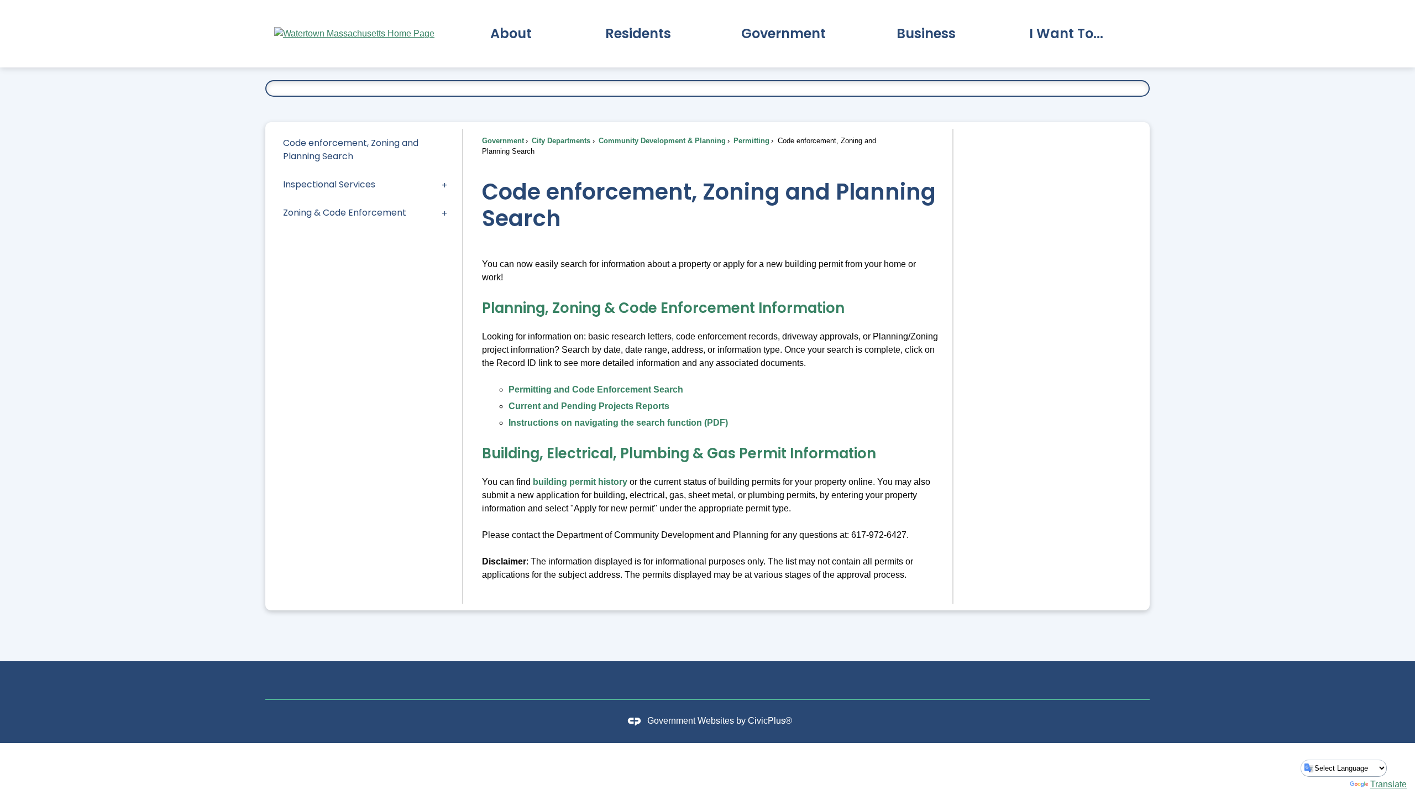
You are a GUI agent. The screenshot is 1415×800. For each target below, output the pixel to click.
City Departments (560, 141)
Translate (1388, 784)
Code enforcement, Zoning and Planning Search (350, 150)
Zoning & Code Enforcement (344, 212)
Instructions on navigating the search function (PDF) (618, 422)
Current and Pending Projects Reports (589, 406)
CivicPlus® (770, 720)
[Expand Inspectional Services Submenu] (444, 184)
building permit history (580, 482)
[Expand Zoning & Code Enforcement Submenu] (444, 212)
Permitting (750, 141)
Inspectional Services (329, 184)
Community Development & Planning (661, 141)
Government (503, 141)
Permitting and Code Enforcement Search (596, 389)
